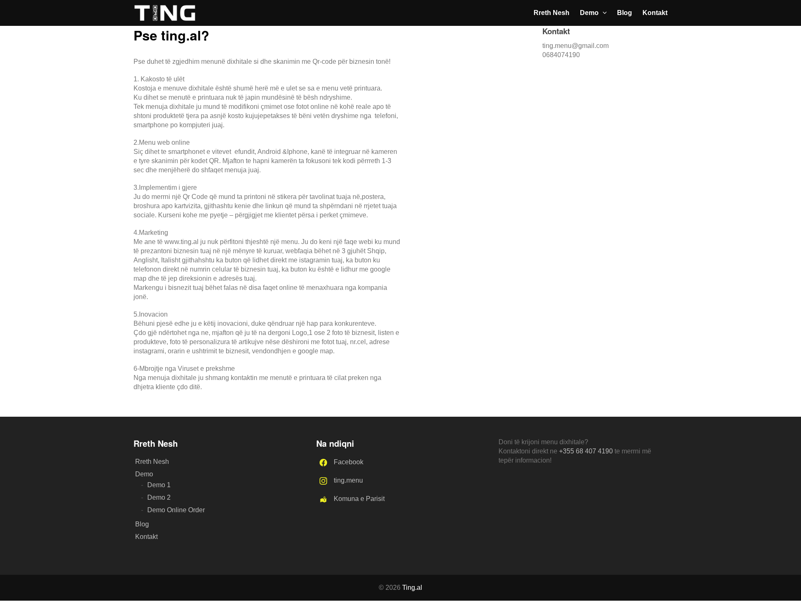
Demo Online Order (176, 509)
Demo (590, 12)
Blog (624, 12)
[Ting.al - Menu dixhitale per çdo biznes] (165, 16)
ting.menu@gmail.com (575, 45)
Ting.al (412, 587)
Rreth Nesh (551, 12)
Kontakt (655, 12)
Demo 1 (159, 484)
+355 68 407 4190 (586, 451)
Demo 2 (159, 497)
